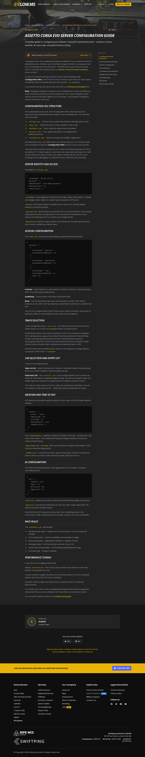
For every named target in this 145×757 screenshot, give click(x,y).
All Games (18, 720)
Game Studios (43, 703)
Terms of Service (118, 690)
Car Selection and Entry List (108, 71)
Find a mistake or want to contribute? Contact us (72, 652)
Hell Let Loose (19, 714)
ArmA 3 (17, 707)
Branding (66, 703)
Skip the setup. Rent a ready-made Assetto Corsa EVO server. (72, 649)
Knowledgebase (38, 25)
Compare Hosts (44, 714)
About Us (66, 690)
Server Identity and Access (108, 62)
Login (111, 4)
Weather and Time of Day (108, 74)
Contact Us (91, 700)
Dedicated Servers (61, 4)
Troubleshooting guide (62, 596)
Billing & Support (93, 697)
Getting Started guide (76, 87)
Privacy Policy (116, 693)
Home (27, 25)
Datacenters (67, 697)
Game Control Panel (94, 690)
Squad (16, 717)
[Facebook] (112, 704)
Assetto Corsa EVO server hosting (72, 69)
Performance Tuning (106, 84)
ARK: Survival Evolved (22, 697)
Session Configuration (107, 65)
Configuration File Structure (106, 58)
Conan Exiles (19, 693)
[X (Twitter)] (116, 704)
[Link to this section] (63, 106)
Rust (15, 690)
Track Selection (104, 68)
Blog (64, 693)
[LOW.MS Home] (24, 4)
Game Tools (43, 710)
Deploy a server (123, 4)
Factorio (17, 700)
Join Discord (123, 668)
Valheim (17, 703)
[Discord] (121, 704)
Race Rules (103, 81)
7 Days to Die (19, 710)
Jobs (64, 707)
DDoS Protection (69, 700)
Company (76, 4)
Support (88, 4)
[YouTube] (126, 704)
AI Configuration (104, 78)
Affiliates (41, 697)
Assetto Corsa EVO (53, 25)
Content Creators (45, 700)
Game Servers (44, 4)
